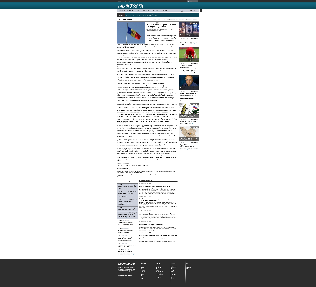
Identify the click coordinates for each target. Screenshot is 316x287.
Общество (143, 268)
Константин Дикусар (123, 163)
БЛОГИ (138, 11)
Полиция (173, 270)
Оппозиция (143, 266)
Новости (188, 266)
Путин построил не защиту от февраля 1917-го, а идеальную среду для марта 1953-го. (188, 42)
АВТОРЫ (146, 11)
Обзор (157, 268)
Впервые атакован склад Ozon (126, 209)
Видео (172, 278)
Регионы (143, 270)
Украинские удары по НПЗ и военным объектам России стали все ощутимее (127, 216)
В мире (142, 274)
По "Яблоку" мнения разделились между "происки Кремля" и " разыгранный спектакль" (127, 238)
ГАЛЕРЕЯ (164, 11)
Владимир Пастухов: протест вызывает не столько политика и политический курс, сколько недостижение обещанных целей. (188, 97)
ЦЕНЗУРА (139, 15)
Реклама (130, 275)
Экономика (143, 273)
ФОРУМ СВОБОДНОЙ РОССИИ (150, 15)
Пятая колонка (164, 19)
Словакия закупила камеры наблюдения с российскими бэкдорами (125, 203)
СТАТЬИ (130, 11)
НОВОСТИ (121, 11)
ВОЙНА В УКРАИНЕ (130, 15)
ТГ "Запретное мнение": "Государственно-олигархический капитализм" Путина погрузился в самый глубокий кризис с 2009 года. (188, 69)
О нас (125, 1)
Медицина (173, 267)
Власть (142, 267)
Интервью (158, 266)
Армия (172, 268)
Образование (174, 266)
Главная (120, 1)
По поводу (158, 273)
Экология (143, 275)
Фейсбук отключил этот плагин (142, 171)
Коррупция (143, 271)
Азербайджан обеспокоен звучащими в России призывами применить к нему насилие (126, 253)
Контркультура (159, 271)
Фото (172, 277)
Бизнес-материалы (122, 275)
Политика (188, 267)
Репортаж (158, 267)
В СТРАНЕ (154, 11)
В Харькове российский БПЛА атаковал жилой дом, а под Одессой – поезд (126, 195)
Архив (129, 1)
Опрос (157, 270)
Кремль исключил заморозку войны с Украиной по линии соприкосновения (125, 224)
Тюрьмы (173, 271)
